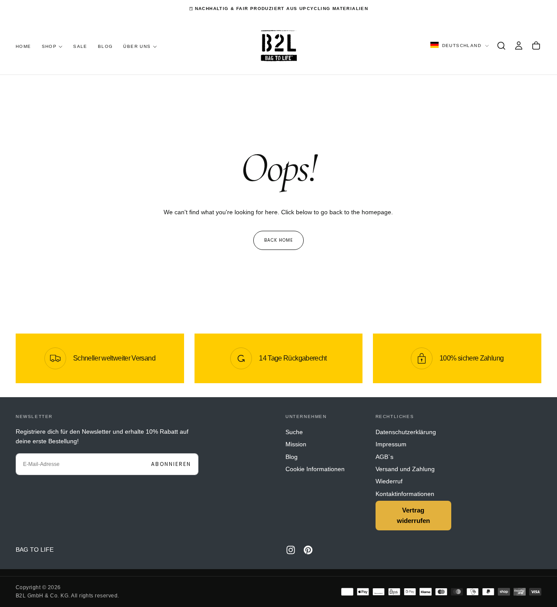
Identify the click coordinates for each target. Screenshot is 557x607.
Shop (49, 46)
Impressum (391, 444)
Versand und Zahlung (405, 468)
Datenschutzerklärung (406, 431)
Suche (294, 431)
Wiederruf (389, 481)
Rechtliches (395, 416)
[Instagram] (290, 550)
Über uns (137, 46)
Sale (80, 46)
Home (23, 46)
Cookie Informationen (315, 468)
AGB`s (384, 456)
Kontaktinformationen (405, 493)
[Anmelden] (518, 46)
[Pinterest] (308, 550)
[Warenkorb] (536, 46)
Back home (278, 240)
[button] (501, 46)
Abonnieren (171, 464)
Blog (105, 46)
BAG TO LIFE (35, 549)
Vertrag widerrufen (413, 515)
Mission (295, 444)
